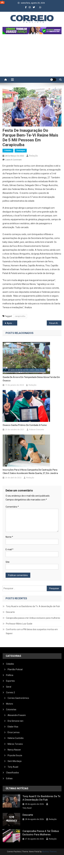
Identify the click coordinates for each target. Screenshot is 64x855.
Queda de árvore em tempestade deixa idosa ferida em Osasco (31, 379)
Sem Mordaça (14, 761)
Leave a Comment (13, 160)
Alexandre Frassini (17, 715)
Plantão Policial (15, 669)
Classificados (12, 772)
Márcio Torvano (15, 744)
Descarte (10, 612)
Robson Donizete (36, 430)
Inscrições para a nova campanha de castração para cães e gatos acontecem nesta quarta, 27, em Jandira (30, 471)
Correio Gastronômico (18, 698)
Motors (9, 704)
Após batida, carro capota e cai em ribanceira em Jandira (12, 323)
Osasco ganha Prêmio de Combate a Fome (25, 425)
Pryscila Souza (15, 755)
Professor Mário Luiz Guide (19, 623)
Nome (9, 537)
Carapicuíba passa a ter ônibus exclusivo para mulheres (33, 618)
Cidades (7, 150)
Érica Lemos (14, 732)
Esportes (10, 681)
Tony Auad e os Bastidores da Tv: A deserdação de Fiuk (33, 606)
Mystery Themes (49, 852)
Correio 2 (10, 692)
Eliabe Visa (13, 726)
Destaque (20, 150)
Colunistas (11, 709)
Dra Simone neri (15, 721)
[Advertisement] (32, 57)
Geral (8, 687)
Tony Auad (13, 767)
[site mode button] (53, 79)
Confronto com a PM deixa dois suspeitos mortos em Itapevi (32, 631)
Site (7, 562)
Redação (33, 155)
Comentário (12, 507)
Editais (9, 778)
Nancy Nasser (14, 749)
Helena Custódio (16, 738)
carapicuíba (20, 316)
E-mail (9, 549)
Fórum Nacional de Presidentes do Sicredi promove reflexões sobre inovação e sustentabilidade (55, 323)
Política (9, 675)
